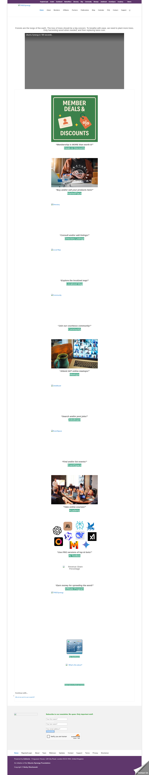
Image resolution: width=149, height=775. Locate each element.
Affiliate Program (74, 588)
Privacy (95, 753)
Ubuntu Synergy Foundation (39, 763)
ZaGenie (26, 759)
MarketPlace (67, 2)
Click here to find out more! (74, 685)
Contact (115, 10)
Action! (52, 2)
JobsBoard (103, 2)
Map (82, 2)
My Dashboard (74, 657)
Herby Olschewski (30, 767)
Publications (85, 10)
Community (88, 2)
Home (42, 10)
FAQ (108, 10)
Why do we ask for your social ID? (25, 697)
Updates (62, 753)
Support (123, 10)
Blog (93, 10)
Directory (76, 2)
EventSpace (112, 2)
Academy (120, 2)
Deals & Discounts (74, 148)
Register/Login (44, 2)
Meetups (96, 2)
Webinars (52, 753)
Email (48, 726)
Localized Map (74, 283)
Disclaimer (105, 753)
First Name (50, 717)
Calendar (101, 10)
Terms (87, 753)
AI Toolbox (74, 555)
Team (44, 753)
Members (57, 10)
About (49, 10)
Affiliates (66, 10)
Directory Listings (74, 238)
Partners (75, 10)
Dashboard (59, 2)
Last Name (50, 721)
